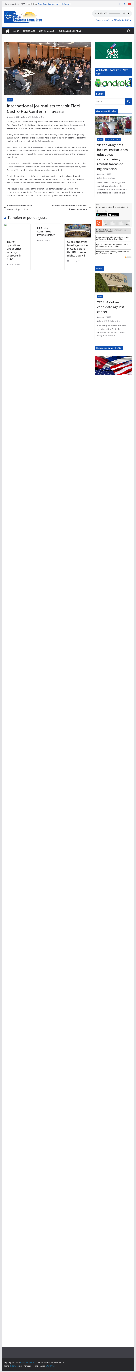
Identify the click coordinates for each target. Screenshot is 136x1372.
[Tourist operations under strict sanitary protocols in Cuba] (17, 225)
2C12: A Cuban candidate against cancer (110, 307)
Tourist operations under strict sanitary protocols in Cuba (14, 250)
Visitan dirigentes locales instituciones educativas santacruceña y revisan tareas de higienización (112, 157)
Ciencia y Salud (46, 31)
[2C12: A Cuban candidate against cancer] (113, 282)
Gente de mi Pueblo (113, 139)
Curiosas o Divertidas (70, 31)
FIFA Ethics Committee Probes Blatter (46, 231)
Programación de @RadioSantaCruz (114, 20)
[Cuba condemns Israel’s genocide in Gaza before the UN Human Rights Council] (78, 225)
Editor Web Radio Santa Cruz (33, 117)
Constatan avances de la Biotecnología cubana (19, 207)
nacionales (29, 31)
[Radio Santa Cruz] (7, 31)
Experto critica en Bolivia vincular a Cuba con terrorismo (70, 207)
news (10, 100)
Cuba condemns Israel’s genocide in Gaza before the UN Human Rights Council (77, 248)
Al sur (16, 31)
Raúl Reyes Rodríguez (107, 178)
